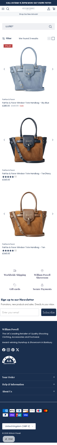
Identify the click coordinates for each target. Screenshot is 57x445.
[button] (28, 362)
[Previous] (4, 69)
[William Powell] (28, 9)
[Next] (53, 69)
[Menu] (3, 9)
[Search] (9, 9)
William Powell (15, 433)
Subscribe (49, 312)
